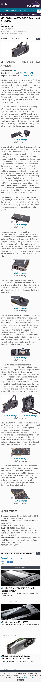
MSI (14, 70)
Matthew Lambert (7, 26)
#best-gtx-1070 (9, 31)
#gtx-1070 (17, 31)
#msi (15, 34)
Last (11, 561)
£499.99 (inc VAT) (27, 73)
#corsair (11, 34)
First (2, 561)
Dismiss (20, 680)
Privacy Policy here (27, 677)
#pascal (23, 31)
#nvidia (20, 34)
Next (38, 38)
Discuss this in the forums (11, 558)
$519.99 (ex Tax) (26, 75)
